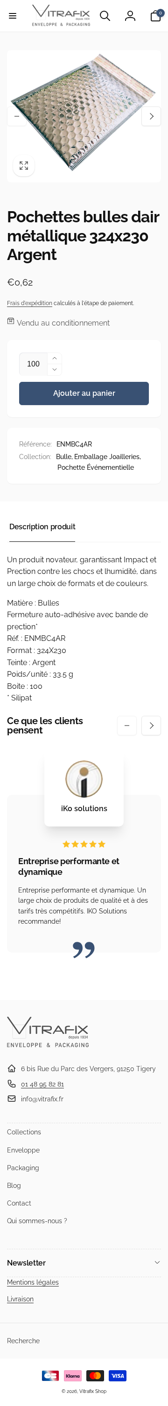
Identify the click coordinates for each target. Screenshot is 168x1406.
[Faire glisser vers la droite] (151, 116)
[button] (12, 16)
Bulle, (64, 456)
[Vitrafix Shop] (48, 1046)
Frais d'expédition (29, 303)
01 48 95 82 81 (42, 1084)
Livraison (20, 1299)
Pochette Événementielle (95, 467)
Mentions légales (33, 1282)
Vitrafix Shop (92, 1391)
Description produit (42, 526)
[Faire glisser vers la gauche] (17, 116)
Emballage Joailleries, (107, 456)
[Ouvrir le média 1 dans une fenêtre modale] (84, 116)
